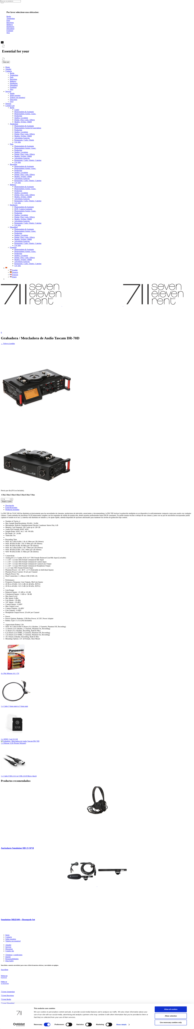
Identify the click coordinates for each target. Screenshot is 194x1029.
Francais (15, 275)
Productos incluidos (12, 510)
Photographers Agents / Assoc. (25, 114)
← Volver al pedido (8, 344)
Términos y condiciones (13, 955)
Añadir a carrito (7, 501)
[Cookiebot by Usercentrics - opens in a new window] (19, 1024)
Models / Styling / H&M (23, 122)
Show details (121, 1025)
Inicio (7, 935)
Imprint (8, 957)
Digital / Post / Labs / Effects (24, 120)
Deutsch (15, 272)
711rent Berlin (6, 999)
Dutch (14, 277)
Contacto (8, 71)
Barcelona (13, 79)
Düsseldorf (14, 85)
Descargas (13, 100)
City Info (17, 142)
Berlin (12, 73)
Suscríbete (4, 970)
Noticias (8, 104)
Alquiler (8, 69)
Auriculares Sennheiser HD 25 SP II (17, 848)
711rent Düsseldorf (7, 1003)
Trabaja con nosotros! (17, 97)
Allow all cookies (170, 1009)
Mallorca (13, 81)
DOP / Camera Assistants (23, 209)
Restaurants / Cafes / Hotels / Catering (27, 160)
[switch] (69, 1024)
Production (18, 116)
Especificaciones (11, 507)
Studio (12, 93)
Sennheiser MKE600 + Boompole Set (18, 919)
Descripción (9, 505)
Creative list (9, 951)
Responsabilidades (12, 959)
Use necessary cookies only (171, 1022)
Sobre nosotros (15, 95)
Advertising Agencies (22, 138)
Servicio (8, 91)
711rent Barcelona (7, 995)
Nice (11, 89)
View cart (6, 62)
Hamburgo (14, 83)
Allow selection (171, 1016)
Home (7, 67)
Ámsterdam (14, 75)
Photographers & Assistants (24, 112)
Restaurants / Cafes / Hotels (24, 140)
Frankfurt (13, 87)
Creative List (9, 106)
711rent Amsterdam (8, 992)
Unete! (16, 110)
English (15, 270)
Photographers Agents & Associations (27, 128)
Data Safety (9, 961)
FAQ (11, 102)
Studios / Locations (21, 118)
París (11, 77)
